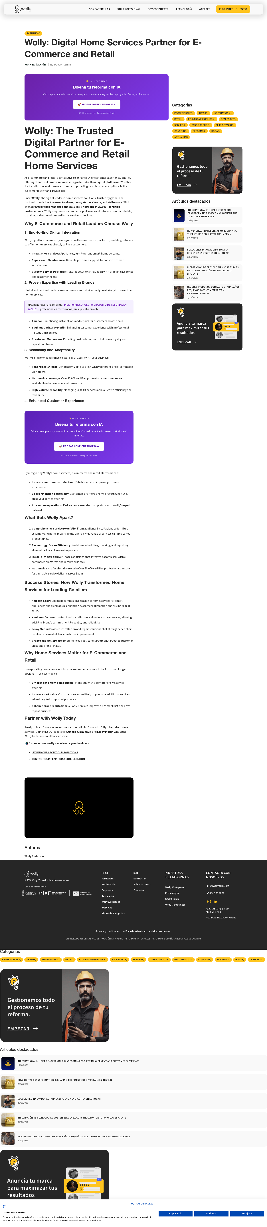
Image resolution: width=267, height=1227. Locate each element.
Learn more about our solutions (55, 752)
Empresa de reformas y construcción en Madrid (94, 938)
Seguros (179, 125)
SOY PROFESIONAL (128, 9)
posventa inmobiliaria (201, 119)
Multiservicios (224, 125)
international (222, 113)
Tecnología (108, 896)
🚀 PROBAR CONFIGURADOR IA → (96, 104)
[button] (183, 9)
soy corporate (158, 9)
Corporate (107, 890)
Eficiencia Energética (113, 913)
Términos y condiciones (107, 931)
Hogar (215, 131)
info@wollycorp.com (218, 886)
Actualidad (33, 33)
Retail (178, 119)
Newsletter (140, 879)
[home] (23, 9)
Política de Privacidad (134, 931)
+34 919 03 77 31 (215, 893)
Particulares (108, 879)
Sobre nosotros (142, 884)
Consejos (180, 131)
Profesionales (183, 113)
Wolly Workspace (111, 902)
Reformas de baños (163, 938)
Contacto (139, 890)
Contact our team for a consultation (58, 759)
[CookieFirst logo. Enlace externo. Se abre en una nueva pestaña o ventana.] (4, 1208)
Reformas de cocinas (188, 938)
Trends (203, 113)
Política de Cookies (159, 931)
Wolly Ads (107, 908)
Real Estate (228, 119)
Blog (136, 873)
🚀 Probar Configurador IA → (79, 446)
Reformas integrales (137, 938)
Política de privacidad (141, 1203)
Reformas (199, 131)
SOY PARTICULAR (99, 9)
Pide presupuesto (233, 9)
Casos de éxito (200, 125)
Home (105, 873)
